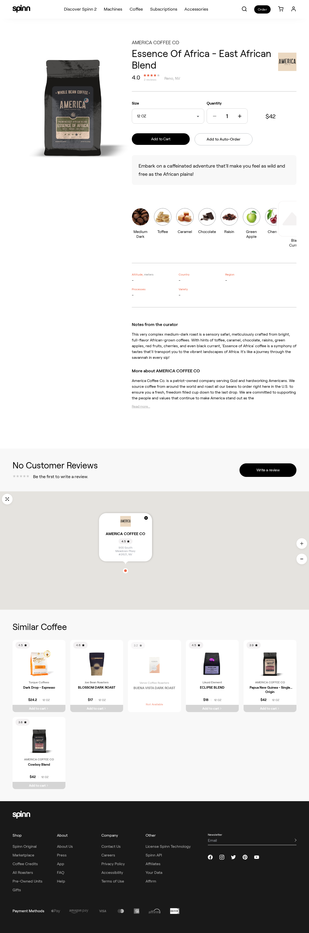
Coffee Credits (25, 864)
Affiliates (153, 864)
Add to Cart (160, 139)
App (60, 864)
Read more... (141, 406)
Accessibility (112, 872)
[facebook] (210, 857)
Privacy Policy (113, 864)
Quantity (214, 103)
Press (62, 855)
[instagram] (221, 857)
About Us (65, 846)
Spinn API (154, 855)
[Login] (293, 9)
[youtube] (256, 857)
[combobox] (147, 116)
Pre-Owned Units (27, 881)
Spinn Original (25, 846)
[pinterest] (245, 857)
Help (61, 881)
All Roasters (23, 872)
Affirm (151, 881)
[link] (280, 9)
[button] (244, 9)
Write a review (268, 470)
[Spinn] (21, 9)
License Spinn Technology (168, 846)
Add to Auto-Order (223, 139)
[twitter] (233, 857)
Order (262, 9)
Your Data (154, 872)
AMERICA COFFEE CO (155, 42)
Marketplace (23, 855)
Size (135, 103)
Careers (108, 855)
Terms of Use (112, 881)
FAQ (60, 872)
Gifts (17, 890)
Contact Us (111, 846)
